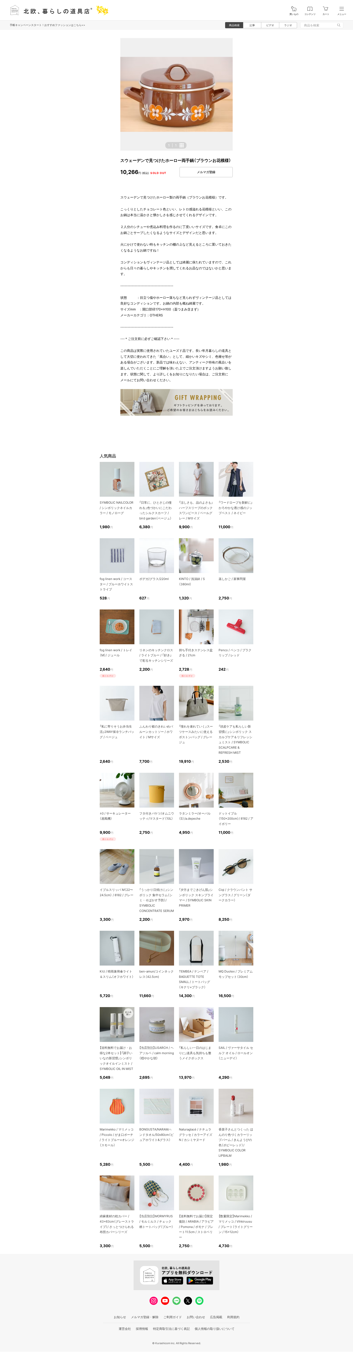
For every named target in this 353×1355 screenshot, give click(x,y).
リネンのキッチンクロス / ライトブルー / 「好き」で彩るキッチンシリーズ (156, 655)
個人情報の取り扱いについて (215, 1329)
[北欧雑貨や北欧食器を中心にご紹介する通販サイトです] (57, 10)
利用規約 (233, 1317)
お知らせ (120, 1317)
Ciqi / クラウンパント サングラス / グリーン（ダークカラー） (235, 895)
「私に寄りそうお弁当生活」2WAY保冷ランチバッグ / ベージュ (117, 731)
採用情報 (142, 1329)
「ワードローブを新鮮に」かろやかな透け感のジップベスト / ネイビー (235, 508)
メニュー (341, 14)
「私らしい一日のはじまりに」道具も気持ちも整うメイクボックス (195, 1053)
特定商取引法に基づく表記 (171, 1329)
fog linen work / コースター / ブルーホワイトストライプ (116, 584)
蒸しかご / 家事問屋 (232, 579)
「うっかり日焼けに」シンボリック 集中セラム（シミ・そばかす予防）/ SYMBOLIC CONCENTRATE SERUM (156, 900)
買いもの (293, 14)
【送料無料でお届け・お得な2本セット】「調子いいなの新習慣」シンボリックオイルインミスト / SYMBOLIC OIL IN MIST (116, 1058)
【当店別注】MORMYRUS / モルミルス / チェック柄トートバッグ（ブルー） (156, 1221)
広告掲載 (216, 1317)
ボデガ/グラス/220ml (154, 579)
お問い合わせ (196, 1317)
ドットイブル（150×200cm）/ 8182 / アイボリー (236, 818)
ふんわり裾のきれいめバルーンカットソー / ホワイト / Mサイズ (156, 731)
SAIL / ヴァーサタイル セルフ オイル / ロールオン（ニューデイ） (236, 1053)
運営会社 (125, 1329)
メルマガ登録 (206, 172)
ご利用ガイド (172, 1317)
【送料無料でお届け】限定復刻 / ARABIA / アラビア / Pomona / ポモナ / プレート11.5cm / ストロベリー (196, 1226)
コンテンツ (310, 14)
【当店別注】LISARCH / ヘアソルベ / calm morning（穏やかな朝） (156, 1053)
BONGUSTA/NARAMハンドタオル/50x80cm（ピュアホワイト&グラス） (156, 1134)
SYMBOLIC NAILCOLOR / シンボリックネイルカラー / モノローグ (116, 508)
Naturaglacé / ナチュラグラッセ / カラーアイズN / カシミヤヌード (195, 1134)
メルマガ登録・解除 (145, 1317)
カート (326, 14)
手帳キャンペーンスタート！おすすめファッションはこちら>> (47, 25)
